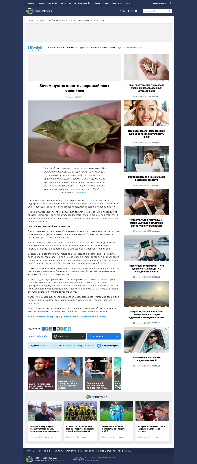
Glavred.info (81, 192)
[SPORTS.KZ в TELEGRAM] (128, 11)
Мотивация (72, 48)
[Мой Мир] (50, 329)
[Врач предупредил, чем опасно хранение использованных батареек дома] (146, 67)
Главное (30, 3)
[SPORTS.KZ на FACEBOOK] (116, 11)
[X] (54, 329)
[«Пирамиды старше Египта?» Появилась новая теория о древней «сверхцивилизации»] (146, 294)
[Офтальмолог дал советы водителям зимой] (146, 340)
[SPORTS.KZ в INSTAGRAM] (120, 11)
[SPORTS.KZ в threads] (124, 11)
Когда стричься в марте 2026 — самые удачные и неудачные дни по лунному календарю (146, 222)
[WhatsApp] (62, 329)
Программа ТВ (85, 20)
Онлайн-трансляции (57, 20)
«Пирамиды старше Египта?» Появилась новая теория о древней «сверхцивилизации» (146, 314)
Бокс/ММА (52, 3)
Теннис (97, 3)
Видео (72, 20)
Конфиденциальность (105, 451)
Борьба (106, 3)
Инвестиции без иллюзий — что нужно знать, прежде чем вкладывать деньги (146, 268)
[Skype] (65, 329)
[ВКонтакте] (43, 329)
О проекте (37, 451)
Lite (42, 20)
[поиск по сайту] (169, 11)
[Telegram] (69, 329)
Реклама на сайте (86, 451)
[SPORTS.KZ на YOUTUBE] (136, 11)
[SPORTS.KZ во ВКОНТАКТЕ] (132, 11)
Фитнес (51, 48)
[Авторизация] (169, 3)
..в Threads (62, 336)
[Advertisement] (98, 33)
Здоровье (84, 48)
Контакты (59, 451)
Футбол (63, 3)
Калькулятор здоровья (130, 48)
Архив (120, 451)
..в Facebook (97, 336)
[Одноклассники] (47, 329)
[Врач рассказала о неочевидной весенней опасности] (146, 159)
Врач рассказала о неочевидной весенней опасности (146, 178)
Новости (33, 20)
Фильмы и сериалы (99, 48)
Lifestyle (40, 3)
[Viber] (58, 329)
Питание (61, 48)
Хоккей (72, 3)
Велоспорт (117, 3)
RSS (129, 451)
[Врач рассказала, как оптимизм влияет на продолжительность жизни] (146, 113)
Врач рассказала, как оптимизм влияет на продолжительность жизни (146, 133)
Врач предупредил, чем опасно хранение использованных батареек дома (146, 88)
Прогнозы (99, 20)
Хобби (112, 48)
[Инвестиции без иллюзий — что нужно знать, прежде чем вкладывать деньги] (146, 248)
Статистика (71, 451)
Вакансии (48, 451)
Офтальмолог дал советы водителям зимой (146, 359)
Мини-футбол (84, 3)
